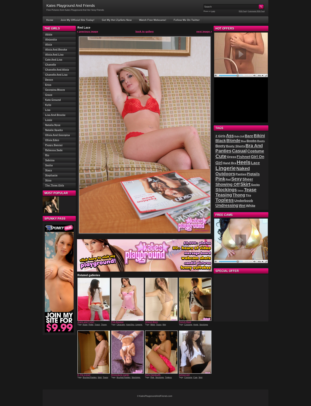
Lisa (47, 109)
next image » (204, 31)
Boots (261, 141)
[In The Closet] (94, 352)
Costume (188, 325)
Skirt (100, 377)
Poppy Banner (54, 145)
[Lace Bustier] (51, 205)
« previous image (87, 31)
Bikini (152, 325)
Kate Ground (53, 99)
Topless (168, 377)
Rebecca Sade (54, 150)
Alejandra (51, 39)
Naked (243, 168)
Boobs (252, 141)
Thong (104, 325)
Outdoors (225, 173)
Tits (248, 195)
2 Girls (220, 136)
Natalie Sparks (54, 130)
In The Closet (83, 375)
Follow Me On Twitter (187, 20)
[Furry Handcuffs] (161, 352)
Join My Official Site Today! (77, 20)
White (250, 206)
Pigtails (253, 174)
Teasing (223, 194)
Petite (91, 325)
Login (213, 11)
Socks (255, 185)
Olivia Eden (52, 140)
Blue (243, 141)
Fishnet (243, 157)
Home (49, 20)
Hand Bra (130, 325)
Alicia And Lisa (54, 54)
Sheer (247, 179)
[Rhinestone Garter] (127, 352)
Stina (48, 180)
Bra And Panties (90, 377)
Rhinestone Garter (120, 375)
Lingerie (138, 325)
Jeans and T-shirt (85, 322)
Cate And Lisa (53, 59)
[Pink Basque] (127, 299)
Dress (231, 157)
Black (220, 140)
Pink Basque (117, 322)
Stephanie (51, 175)
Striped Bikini (151, 322)
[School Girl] (195, 352)
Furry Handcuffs (153, 375)
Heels (195, 325)
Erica (48, 84)
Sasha (49, 165)
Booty (220, 146)
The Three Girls (54, 185)
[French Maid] (195, 299)
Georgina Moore (55, 89)
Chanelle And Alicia (57, 69)
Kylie (48, 104)
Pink (152, 377)
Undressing (226, 205)
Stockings (203, 325)
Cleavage (121, 325)
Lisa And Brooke (55, 114)
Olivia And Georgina (57, 135)
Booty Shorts (235, 146)
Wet (164, 325)
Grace (48, 94)
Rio (47, 155)
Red (228, 179)
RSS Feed (243, 11)
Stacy (48, 170)
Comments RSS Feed (256, 11)
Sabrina (50, 160)
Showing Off (227, 184)
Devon (49, 79)
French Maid (185, 322)
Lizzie (48, 119)
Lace (255, 163)
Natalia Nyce (52, 124)
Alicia (48, 44)
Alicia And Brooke (56, 49)
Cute (195, 377)
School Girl (184, 375)
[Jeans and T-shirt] (94, 299)
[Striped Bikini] (161, 299)
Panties (241, 174)
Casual (239, 150)
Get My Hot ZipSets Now (117, 20)
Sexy (236, 178)
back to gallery (145, 31)
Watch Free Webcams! (152, 20)
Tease (97, 325)
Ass (230, 135)
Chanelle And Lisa (56, 74)
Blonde (233, 140)
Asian (85, 325)
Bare (249, 136)
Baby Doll (239, 136)
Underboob (243, 201)
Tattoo (240, 190)
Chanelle (50, 64)
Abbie (48, 34)
